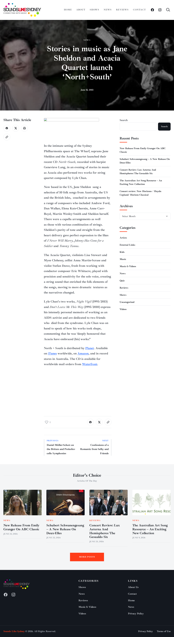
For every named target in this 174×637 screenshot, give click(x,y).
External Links (127, 244)
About (80, 9)
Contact (139, 9)
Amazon (83, 353)
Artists (123, 237)
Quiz (122, 280)
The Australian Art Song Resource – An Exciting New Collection (150, 529)
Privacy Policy (136, 613)
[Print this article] (24, 128)
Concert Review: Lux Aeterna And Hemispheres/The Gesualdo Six (104, 531)
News (108, 9)
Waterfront (89, 364)
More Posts (87, 557)
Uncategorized (127, 302)
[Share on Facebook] (6, 128)
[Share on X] (15, 128)
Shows (94, 9)
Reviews (122, 9)
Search (124, 120)
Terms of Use (164, 631)
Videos (123, 309)
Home (68, 9)
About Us (133, 587)
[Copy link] (6, 137)
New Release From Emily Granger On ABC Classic (21, 527)
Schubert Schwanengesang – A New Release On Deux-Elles (65, 529)
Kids (122, 252)
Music (123, 259)
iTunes (52, 353)
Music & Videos (128, 266)
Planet (89, 348)
